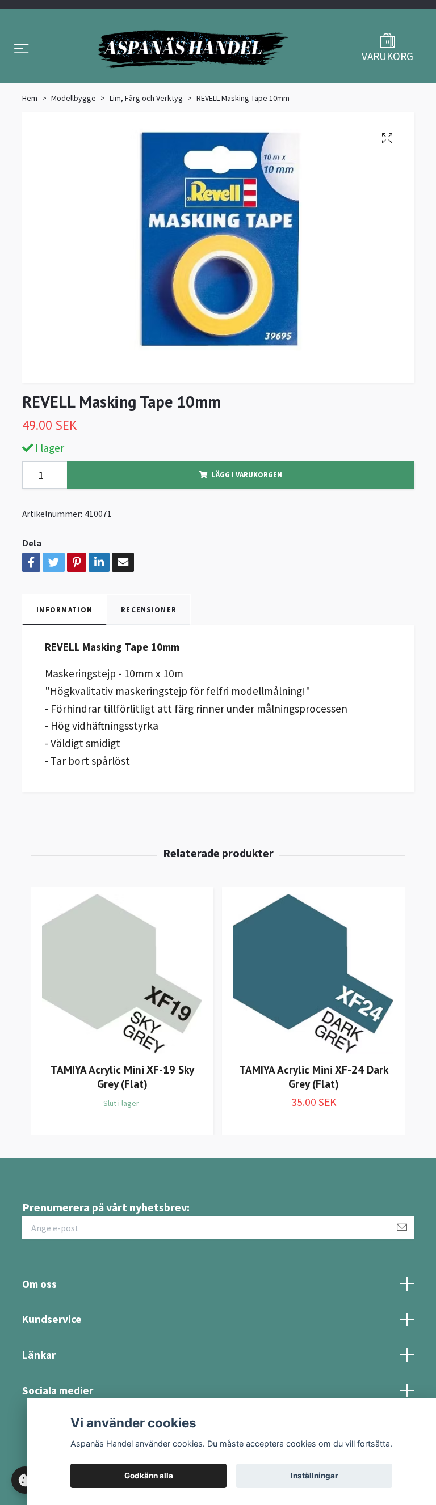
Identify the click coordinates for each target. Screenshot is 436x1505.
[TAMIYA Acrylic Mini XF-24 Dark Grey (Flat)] (313, 1000)
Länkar (39, 1381)
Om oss (39, 1310)
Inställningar (314, 1475)
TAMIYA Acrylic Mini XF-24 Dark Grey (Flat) (313, 1103)
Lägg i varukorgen (247, 501)
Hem (29, 125)
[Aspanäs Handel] (193, 62)
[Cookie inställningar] (25, 1480)
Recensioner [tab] (149, 636)
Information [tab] (64, 636)
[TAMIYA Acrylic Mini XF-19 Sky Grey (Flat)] (122, 1000)
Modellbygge (73, 125)
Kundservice (52, 1346)
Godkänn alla (148, 1475)
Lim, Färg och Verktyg (146, 125)
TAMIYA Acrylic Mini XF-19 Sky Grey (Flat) (122, 1103)
